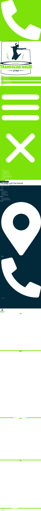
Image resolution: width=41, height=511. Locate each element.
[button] (20, 127)
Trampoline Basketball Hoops (6, 79)
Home (2, 75)
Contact (2, 84)
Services (2, 80)
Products (2, 76)
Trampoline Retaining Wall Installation (7, 82)
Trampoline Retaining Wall (6, 77)
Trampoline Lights (5, 78)
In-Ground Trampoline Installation (7, 81)
